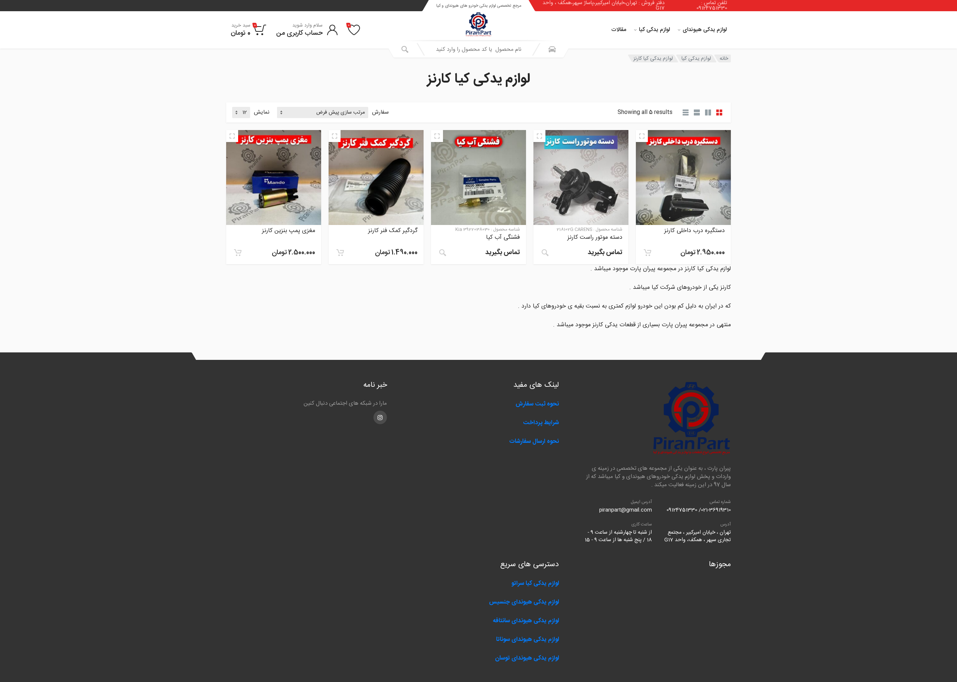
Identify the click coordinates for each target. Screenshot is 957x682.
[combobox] (478, 49)
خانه (724, 58)
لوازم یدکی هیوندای (705, 29)
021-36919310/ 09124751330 (699, 510)
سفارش (380, 112)
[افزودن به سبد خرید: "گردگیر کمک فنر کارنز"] (340, 252)
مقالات (618, 29)
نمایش (262, 112)
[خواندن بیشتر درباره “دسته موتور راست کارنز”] (545, 252)
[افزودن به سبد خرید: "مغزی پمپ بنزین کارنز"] (237, 252)
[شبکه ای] (719, 112)
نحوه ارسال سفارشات (533, 441)
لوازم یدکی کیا (654, 29)
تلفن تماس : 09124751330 (711, 5)
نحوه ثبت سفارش (537, 404)
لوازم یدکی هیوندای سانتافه (526, 621)
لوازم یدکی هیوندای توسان (527, 658)
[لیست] (696, 112)
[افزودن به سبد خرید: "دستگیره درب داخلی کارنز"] (647, 252)
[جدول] (685, 112)
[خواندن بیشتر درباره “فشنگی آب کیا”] (442, 252)
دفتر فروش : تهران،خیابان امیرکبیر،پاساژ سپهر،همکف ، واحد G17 (603, 5)
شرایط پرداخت (541, 423)
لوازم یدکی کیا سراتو (535, 583)
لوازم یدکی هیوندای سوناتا (527, 640)
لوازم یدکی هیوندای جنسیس (524, 602)
